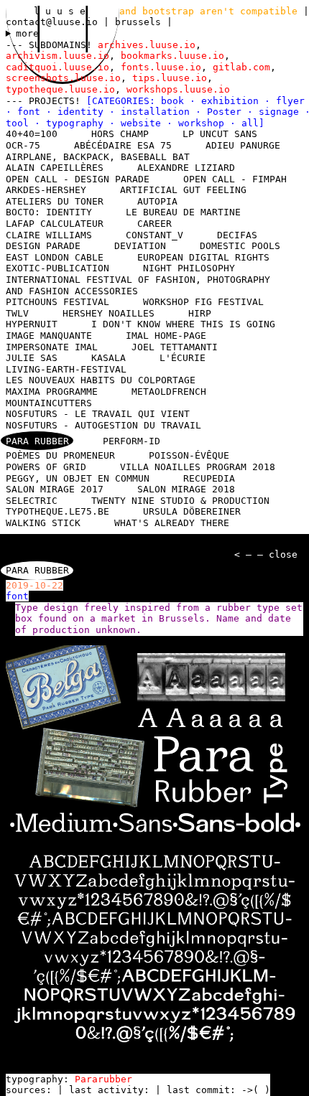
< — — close (266, 554)
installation (158, 111)
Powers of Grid (46, 467)
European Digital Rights (203, 257)
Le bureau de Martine (183, 212)
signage (282, 111)
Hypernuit (31, 324)
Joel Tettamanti (175, 347)
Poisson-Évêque (189, 455)
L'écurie (183, 357)
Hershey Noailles (108, 313)
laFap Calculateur (54, 223)
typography (77, 123)
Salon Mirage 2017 (54, 489)
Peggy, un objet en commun (77, 478)
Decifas (237, 235)
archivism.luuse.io (57, 55)
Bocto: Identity (49, 212)
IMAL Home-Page (166, 335)
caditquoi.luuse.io (57, 67)
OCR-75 (23, 145)
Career (154, 223)
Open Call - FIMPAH (235, 179)
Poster (227, 111)
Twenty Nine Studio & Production (180, 500)
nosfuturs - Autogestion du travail (103, 425)
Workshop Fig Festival (203, 301)
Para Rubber (37, 441)
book (175, 100)
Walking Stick (43, 522)
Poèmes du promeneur (60, 455)
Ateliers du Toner (54, 201)
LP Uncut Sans (220, 133)
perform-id (131, 441)
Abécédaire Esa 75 (123, 145)
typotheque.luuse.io (60, 89)
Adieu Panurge (243, 145)
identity (83, 111)
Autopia (157, 201)
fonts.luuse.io (161, 67)
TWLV (17, 313)
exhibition (232, 100)
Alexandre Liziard (186, 167)
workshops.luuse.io (178, 89)
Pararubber (103, 1079)
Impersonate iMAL (52, 347)
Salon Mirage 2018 (186, 489)
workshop (204, 123)
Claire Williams (49, 235)
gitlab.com (241, 67)
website (144, 123)
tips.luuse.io (169, 77)
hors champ (120, 133)
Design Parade (43, 245)
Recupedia (209, 478)
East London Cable (54, 257)
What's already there (171, 522)
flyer (290, 100)
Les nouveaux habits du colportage (100, 380)
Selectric (31, 500)
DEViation (140, 245)
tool (20, 123)
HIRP (199, 313)
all (250, 123)
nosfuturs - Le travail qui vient (98, 413)
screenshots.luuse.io (63, 77)
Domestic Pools (240, 245)
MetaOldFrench (169, 391)
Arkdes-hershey (46, 189)
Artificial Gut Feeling (183, 189)
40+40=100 (31, 133)
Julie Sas (31, 357)
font (31, 111)
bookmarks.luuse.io (172, 55)
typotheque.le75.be (57, 511)
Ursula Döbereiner (192, 511)
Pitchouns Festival (57, 301)
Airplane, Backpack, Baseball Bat (98, 156)
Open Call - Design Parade (77, 179)
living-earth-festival (66, 369)
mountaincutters (49, 403)
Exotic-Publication (57, 268)
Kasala (108, 357)
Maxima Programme (52, 391)
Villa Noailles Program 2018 (197, 467)
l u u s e (62, 11)
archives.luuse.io (146, 44)
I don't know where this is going (183, 324)
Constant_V (154, 235)
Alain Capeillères (54, 167)
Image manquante (49, 335)
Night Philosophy (189, 268)
